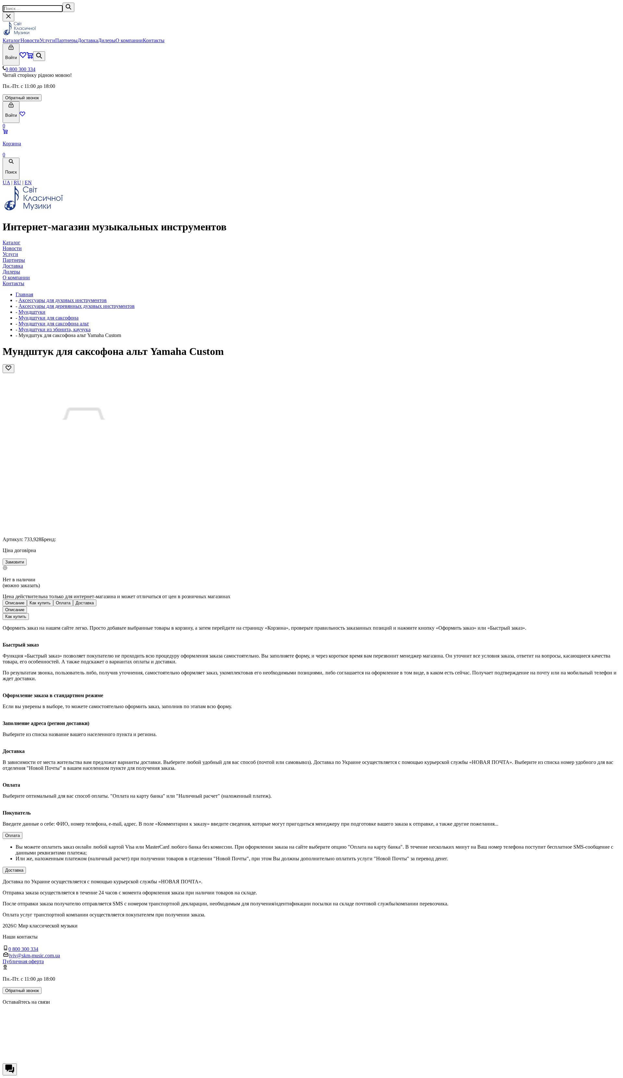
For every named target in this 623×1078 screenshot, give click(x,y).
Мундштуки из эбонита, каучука (54, 329)
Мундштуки (31, 312)
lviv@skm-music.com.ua (34, 955)
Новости (30, 40)
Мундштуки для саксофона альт (53, 323)
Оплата (63, 602)
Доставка (88, 40)
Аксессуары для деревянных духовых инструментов (76, 306)
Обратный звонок (22, 97)
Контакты (154, 40)
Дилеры (107, 40)
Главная (24, 294)
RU (17, 182)
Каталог (11, 40)
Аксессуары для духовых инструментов (62, 300)
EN (28, 182)
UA (6, 182)
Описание (14, 602)
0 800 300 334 (20, 69)
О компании (129, 40)
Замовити (14, 562)
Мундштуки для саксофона (48, 318)
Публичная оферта (23, 961)
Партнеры (66, 40)
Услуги (47, 40)
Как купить (40, 602)
